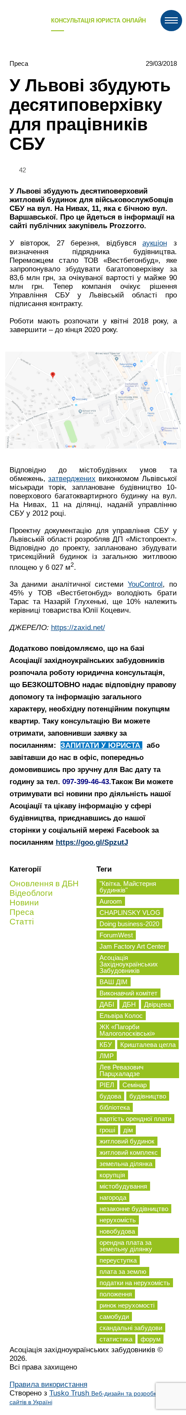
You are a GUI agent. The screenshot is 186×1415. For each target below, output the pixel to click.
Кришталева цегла (148, 1044)
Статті (22, 921)
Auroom (110, 901)
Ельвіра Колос (121, 1015)
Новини (24, 902)
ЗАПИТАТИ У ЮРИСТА (101, 745)
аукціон (154, 243)
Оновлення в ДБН (44, 883)
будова (110, 1096)
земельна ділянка (125, 1163)
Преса (19, 63)
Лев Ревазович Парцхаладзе (121, 1070)
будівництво (147, 1096)
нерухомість (117, 1220)
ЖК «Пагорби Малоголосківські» (127, 1030)
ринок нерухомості (126, 1305)
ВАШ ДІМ (113, 981)
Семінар (134, 1085)
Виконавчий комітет (128, 993)
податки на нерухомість (134, 1282)
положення (115, 1294)
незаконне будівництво (133, 1208)
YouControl (145, 584)
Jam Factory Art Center (132, 946)
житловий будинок (126, 1141)
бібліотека (114, 1107)
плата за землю (122, 1271)
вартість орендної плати (135, 1118)
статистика (115, 1339)
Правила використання (48, 1384)
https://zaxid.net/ (78, 628)
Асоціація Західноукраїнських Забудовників (128, 964)
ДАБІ (106, 1004)
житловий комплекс (128, 1152)
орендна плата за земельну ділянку (125, 1246)
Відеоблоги (31, 893)
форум (150, 1339)
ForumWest (116, 935)
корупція (112, 1175)
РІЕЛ (106, 1085)
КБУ (105, 1044)
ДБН (129, 1004)
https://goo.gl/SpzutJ (92, 842)
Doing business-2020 (129, 923)
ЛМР (106, 1056)
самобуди (114, 1316)
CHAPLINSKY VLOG (129, 912)
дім (128, 1130)
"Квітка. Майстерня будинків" (127, 887)
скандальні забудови (130, 1327)
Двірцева (157, 1004)
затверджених (72, 479)
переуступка (118, 1260)
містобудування (123, 1186)
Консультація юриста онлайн (98, 20)
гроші (107, 1130)
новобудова (117, 1231)
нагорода (112, 1197)
